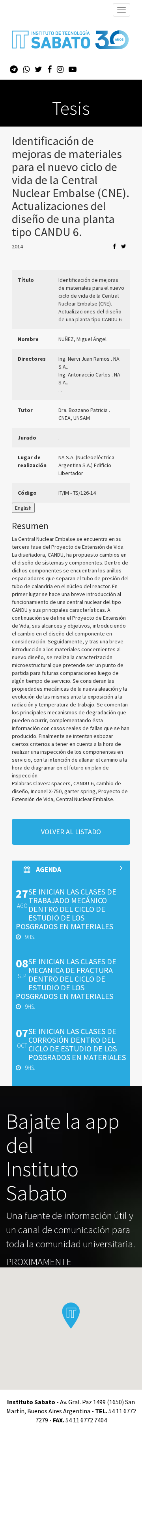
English (23, 507)
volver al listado (71, 831)
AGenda (47, 869)
